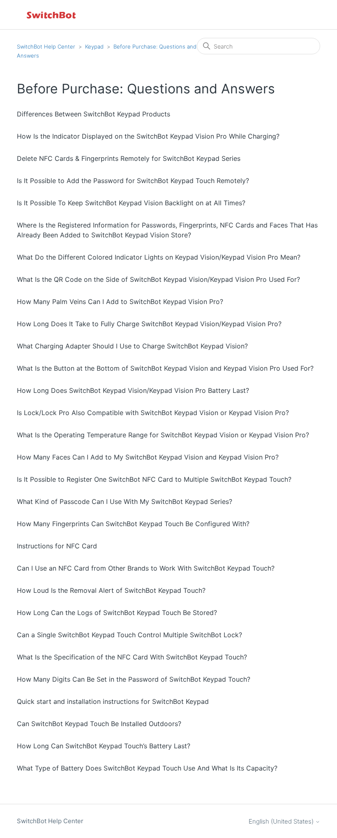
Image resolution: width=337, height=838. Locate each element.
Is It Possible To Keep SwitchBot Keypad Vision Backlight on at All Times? (131, 203)
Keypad (94, 46)
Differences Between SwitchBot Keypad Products (93, 114)
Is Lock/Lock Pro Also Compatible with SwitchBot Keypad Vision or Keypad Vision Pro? (153, 413)
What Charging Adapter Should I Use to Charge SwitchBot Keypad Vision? (132, 346)
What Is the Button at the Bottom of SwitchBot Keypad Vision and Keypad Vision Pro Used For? (165, 368)
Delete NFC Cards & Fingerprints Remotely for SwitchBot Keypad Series (128, 158)
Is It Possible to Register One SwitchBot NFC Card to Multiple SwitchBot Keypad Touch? (154, 479)
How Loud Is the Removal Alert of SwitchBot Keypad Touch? (111, 590)
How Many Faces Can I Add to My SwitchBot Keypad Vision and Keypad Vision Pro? (148, 457)
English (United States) (282, 821)
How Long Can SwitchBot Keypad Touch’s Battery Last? (103, 746)
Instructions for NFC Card (57, 546)
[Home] (52, 14)
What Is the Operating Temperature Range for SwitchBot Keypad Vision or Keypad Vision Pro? (163, 435)
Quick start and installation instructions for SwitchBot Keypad (113, 701)
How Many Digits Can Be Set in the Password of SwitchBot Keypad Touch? (133, 679)
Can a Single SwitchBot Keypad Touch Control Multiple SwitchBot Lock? (129, 635)
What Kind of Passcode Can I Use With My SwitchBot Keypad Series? (124, 501)
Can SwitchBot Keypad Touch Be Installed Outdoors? (99, 724)
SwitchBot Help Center (46, 46)
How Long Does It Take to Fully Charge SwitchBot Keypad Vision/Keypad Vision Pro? (149, 324)
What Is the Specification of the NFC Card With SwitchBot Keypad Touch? (132, 657)
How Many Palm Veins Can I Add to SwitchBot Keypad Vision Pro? (120, 301)
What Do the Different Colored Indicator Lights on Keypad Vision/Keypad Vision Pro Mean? (158, 257)
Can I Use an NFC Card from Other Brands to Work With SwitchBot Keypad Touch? (146, 568)
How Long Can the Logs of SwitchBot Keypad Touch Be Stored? (117, 612)
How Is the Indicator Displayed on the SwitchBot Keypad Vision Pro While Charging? (148, 136)
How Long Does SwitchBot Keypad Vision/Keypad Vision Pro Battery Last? (133, 390)
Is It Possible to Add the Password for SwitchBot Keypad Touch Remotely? (133, 180)
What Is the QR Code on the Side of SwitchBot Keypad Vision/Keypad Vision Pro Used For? (158, 279)
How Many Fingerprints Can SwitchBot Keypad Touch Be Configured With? (133, 524)
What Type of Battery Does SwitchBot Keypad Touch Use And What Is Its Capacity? (147, 768)
